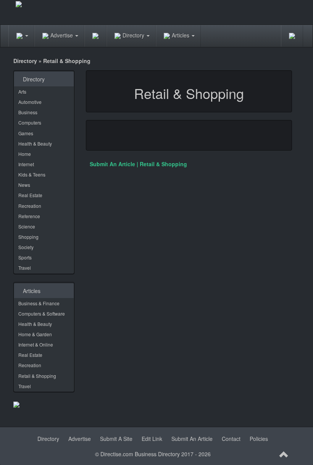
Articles (181, 35)
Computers (29, 122)
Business (27, 112)
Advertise (62, 35)
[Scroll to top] (284, 454)
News (24, 184)
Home (24, 154)
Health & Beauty (35, 143)
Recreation (29, 206)
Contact (231, 438)
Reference (29, 216)
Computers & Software (41, 313)
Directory (134, 35)
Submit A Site (116, 438)
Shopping (28, 236)
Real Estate (30, 195)
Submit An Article (192, 438)
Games (25, 133)
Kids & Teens (31, 174)
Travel (24, 267)
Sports (25, 257)
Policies (259, 438)
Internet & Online (35, 344)
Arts (22, 91)
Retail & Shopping (37, 376)
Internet (26, 164)
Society (26, 247)
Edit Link (152, 438)
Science (26, 226)
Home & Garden (35, 334)
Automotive (30, 102)
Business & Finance (39, 303)
